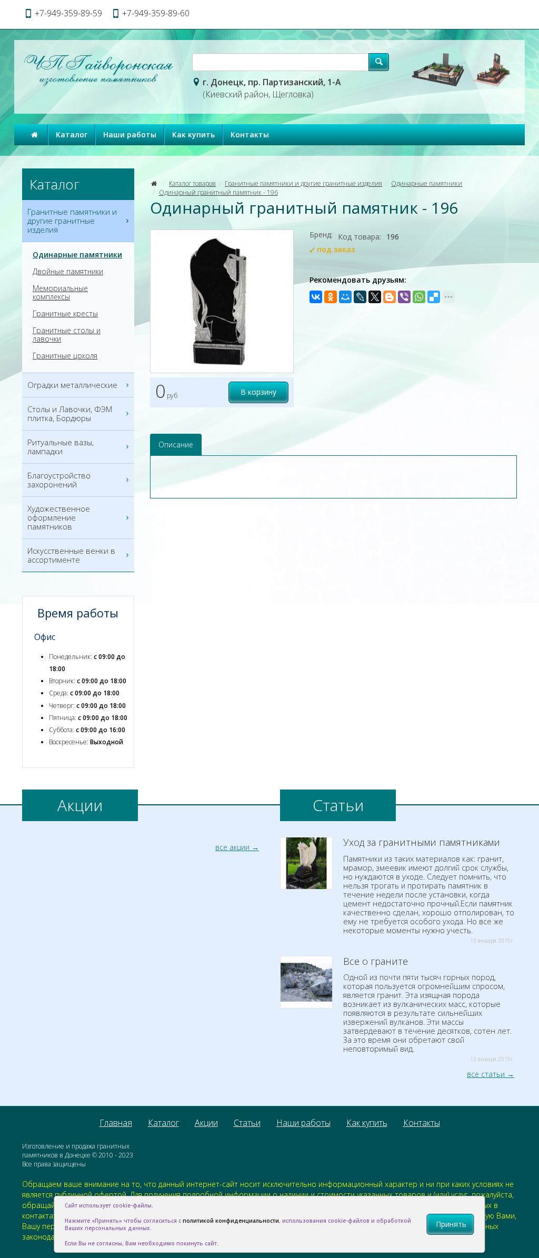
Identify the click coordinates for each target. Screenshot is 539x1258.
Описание (175, 445)
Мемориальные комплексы (60, 292)
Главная (115, 1123)
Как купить (193, 134)
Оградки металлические (72, 385)
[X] (374, 297)
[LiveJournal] (360, 297)
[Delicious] (433, 297)
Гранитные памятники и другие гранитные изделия (303, 183)
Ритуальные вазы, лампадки (60, 446)
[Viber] (404, 297)
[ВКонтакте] (316, 297)
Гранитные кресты (65, 313)
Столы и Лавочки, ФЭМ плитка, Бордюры (69, 413)
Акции (206, 1123)
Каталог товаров (192, 183)
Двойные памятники (68, 271)
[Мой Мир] (345, 297)
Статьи (247, 1123)
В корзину (258, 392)
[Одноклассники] (330, 297)
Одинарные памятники (426, 183)
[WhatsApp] (419, 297)
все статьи (486, 1074)
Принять (451, 1224)
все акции (232, 847)
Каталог (71, 134)
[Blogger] (389, 297)
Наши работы (129, 134)
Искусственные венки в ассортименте (71, 555)
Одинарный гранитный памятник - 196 (218, 192)
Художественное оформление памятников (58, 517)
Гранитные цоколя (65, 356)
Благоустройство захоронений (59, 480)
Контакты (250, 134)
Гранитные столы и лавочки (67, 334)
